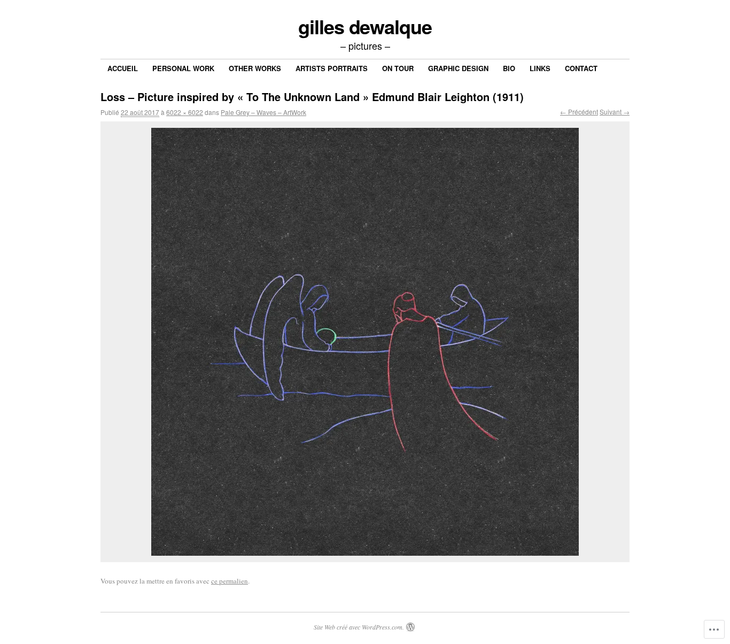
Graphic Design (458, 68)
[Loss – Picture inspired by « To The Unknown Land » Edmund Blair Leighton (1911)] (365, 342)
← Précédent (579, 111)
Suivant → (615, 111)
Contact (581, 68)
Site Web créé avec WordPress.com (358, 627)
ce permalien (229, 581)
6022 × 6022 (184, 112)
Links (540, 68)
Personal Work (183, 68)
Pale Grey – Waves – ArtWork (263, 112)
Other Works (255, 68)
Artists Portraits (332, 68)
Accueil (122, 68)
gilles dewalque (365, 26)
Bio (509, 68)
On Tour (398, 68)
